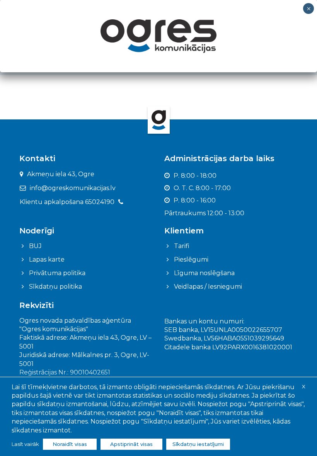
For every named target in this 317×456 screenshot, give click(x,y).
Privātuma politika (57, 273)
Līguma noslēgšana (204, 273)
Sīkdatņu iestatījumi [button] (198, 444)
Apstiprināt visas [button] (131, 444)
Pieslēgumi (191, 259)
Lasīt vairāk (25, 444)
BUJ (35, 246)
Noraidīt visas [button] (70, 444)
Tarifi (181, 246)
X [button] (303, 386)
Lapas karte (47, 259)
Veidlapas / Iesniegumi (208, 286)
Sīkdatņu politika (55, 286)
